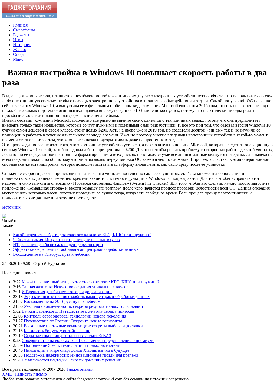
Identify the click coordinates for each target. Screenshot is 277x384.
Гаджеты (21, 35)
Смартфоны (24, 30)
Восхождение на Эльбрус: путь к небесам (51, 254)
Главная (20, 25)
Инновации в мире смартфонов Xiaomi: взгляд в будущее (76, 350)
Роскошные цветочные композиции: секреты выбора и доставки (83, 326)
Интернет (22, 44)
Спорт (19, 54)
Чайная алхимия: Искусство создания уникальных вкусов (66, 239)
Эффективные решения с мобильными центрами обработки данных (76, 249)
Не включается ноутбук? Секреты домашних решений (71, 360)
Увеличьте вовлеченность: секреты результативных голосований (83, 306)
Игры (18, 39)
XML (7, 374)
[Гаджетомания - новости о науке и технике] (29, 17)
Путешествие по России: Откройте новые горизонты (73, 321)
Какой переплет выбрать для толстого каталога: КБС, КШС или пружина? (82, 234)
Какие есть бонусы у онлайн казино (57, 330)
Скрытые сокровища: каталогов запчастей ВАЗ (67, 335)
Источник (11, 207)
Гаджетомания (80, 369)
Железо (19, 49)
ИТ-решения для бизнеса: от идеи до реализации (58, 244)
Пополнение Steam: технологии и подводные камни (72, 345)
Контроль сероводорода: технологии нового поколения (75, 316)
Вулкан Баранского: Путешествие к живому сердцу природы (78, 311)
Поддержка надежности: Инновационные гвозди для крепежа (81, 355)
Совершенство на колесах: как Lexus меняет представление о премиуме (88, 340)
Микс (18, 59)
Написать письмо (31, 374)
